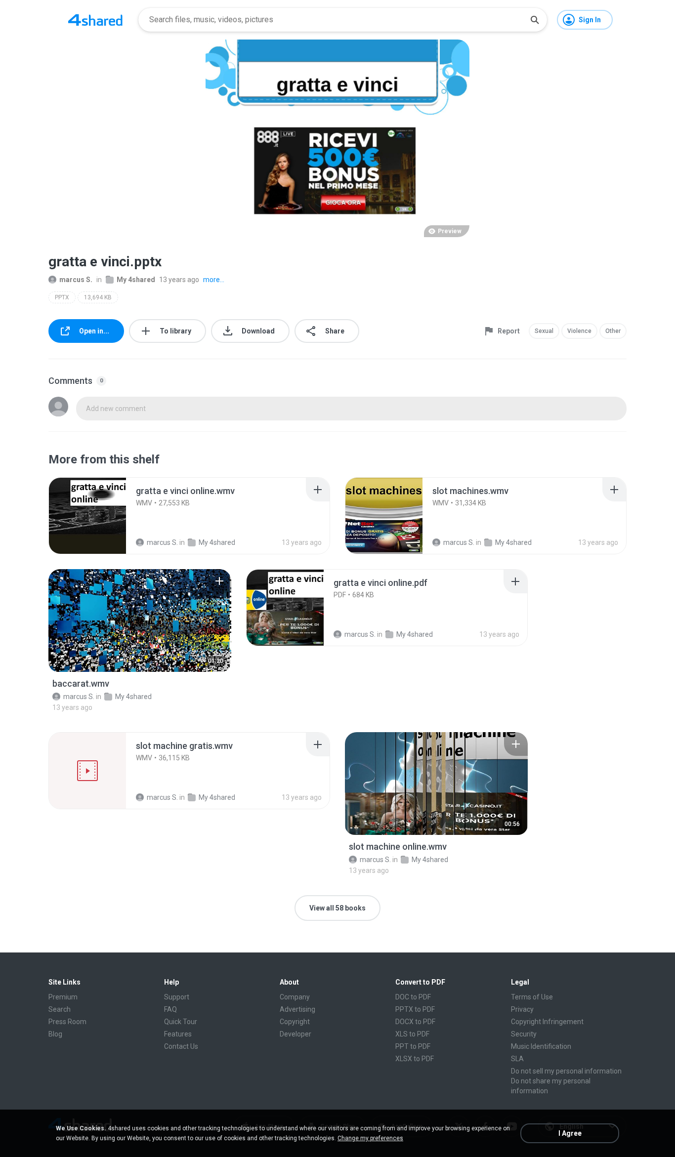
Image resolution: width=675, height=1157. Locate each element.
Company (295, 997)
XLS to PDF (412, 1034)
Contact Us (181, 1046)
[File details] (87, 516)
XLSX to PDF (414, 1059)
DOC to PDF (413, 997)
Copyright (295, 1022)
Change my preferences (370, 1138)
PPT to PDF (412, 1046)
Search (59, 1009)
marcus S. (75, 280)
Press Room (67, 1022)
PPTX (62, 297)
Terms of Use (532, 997)
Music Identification (541, 1046)
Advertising (297, 1009)
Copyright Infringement (547, 1022)
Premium (63, 997)
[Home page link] (95, 20)
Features (178, 1034)
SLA (517, 1059)
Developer (295, 1034)
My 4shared (136, 280)
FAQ (170, 1009)
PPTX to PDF (415, 1009)
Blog (55, 1034)
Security (524, 1034)
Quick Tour (180, 1022)
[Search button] (535, 20)
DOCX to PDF (415, 1022)
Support (176, 997)
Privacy (522, 1009)
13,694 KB (98, 297)
